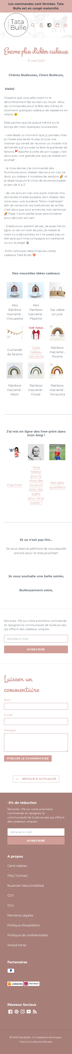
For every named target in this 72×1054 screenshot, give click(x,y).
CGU (10, 905)
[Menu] (65, 25)
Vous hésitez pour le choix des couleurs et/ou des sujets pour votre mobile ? (36, 485)
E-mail (8, 715)
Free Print (14, 485)
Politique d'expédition (23, 925)
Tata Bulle (24, 1037)
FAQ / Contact (17, 875)
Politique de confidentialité (27, 935)
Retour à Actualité (38, 779)
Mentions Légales (20, 915)
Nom (7, 700)
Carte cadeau (17, 866)
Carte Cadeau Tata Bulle (36, 352)
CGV (10, 895)
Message (10, 730)
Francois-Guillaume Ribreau (36, 1041)
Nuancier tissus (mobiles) (25, 885)
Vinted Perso (16, 945)
